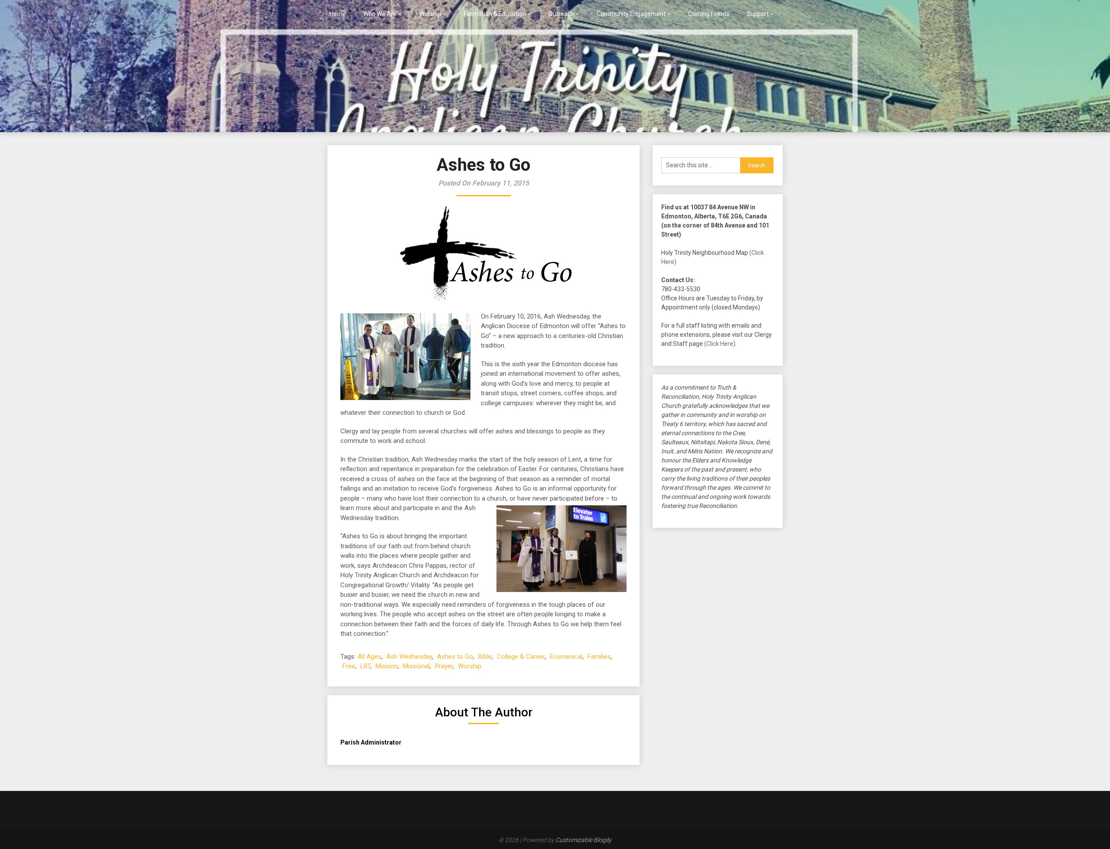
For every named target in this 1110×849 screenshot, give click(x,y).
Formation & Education (495, 13)
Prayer (444, 666)
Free (349, 666)
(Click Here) (719, 343)
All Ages (369, 656)
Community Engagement (631, 13)
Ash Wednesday (409, 656)
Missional (416, 666)
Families (599, 656)
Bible (485, 656)
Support (758, 13)
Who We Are (380, 13)
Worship (430, 13)
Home (338, 13)
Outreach (561, 13)
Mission (386, 666)
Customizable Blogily (583, 839)
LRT (365, 666)
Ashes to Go (455, 656)
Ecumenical (566, 656)
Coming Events (708, 13)
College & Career (521, 656)
